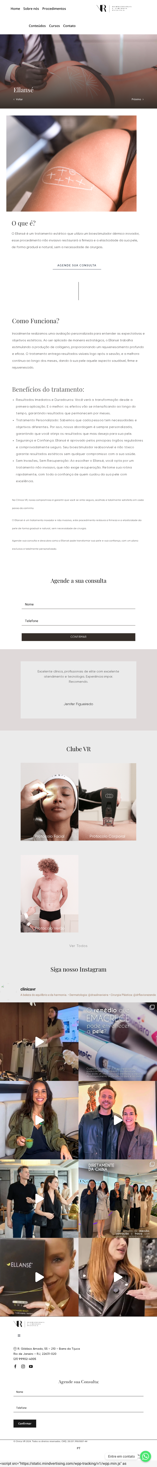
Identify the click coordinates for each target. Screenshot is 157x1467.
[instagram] (23, 1385)
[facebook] (15, 1385)
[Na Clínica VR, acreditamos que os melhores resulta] (39, 1296)
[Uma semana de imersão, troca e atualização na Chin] (117, 1217)
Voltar (19, 99)
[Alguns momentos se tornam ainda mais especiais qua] (117, 1296)
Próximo (136, 99)
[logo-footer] (113, 6)
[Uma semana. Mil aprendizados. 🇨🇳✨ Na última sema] (39, 1217)
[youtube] (31, 1385)
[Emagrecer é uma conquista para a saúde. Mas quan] (117, 1060)
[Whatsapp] (145, 1456)
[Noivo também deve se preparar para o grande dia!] (117, 1139)
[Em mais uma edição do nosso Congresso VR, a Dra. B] (39, 1060)
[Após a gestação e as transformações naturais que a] (39, 1139)
